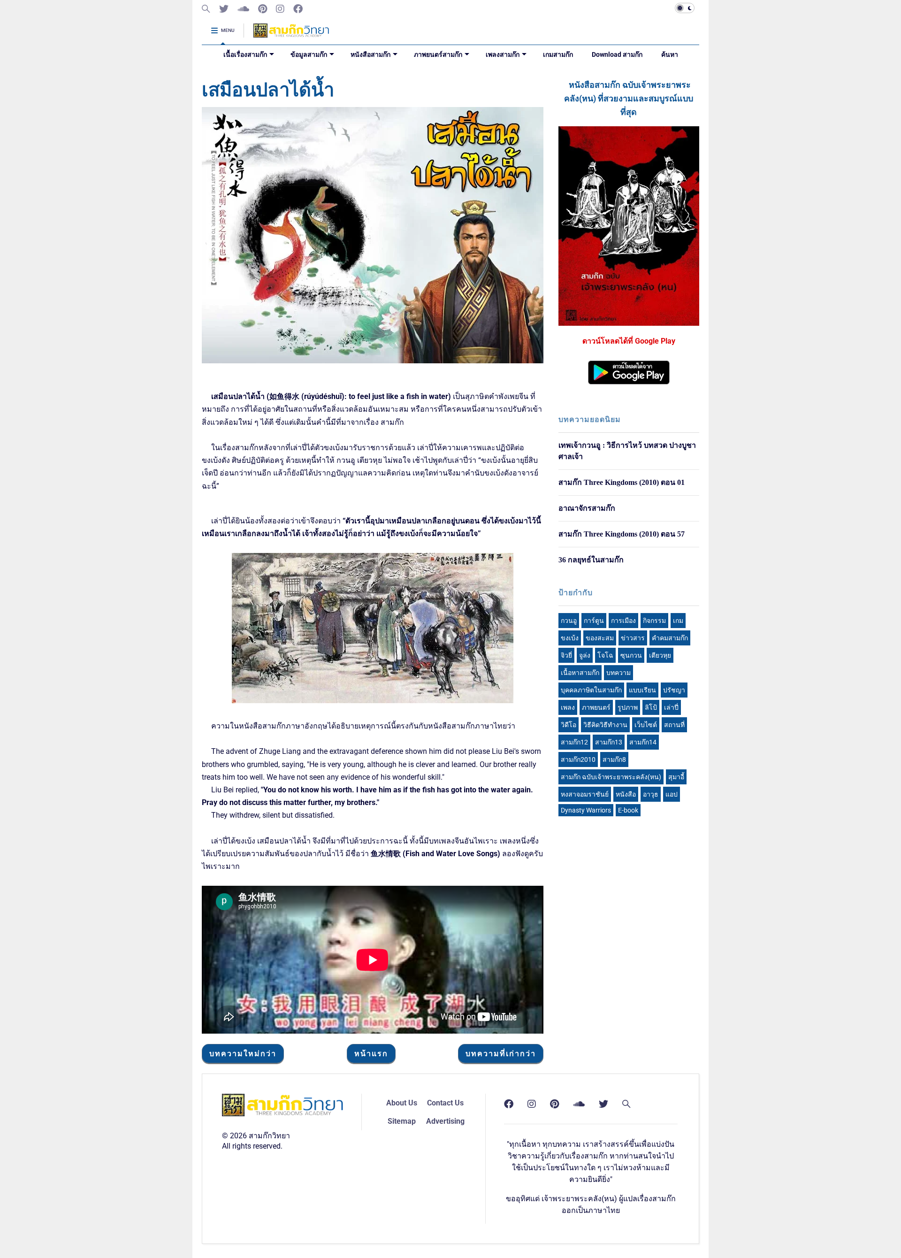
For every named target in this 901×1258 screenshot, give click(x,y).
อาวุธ (650, 794)
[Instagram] (280, 9)
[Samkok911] (206, 9)
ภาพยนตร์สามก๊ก (438, 54)
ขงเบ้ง (570, 638)
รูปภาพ (628, 707)
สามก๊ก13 (608, 742)
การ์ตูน (594, 620)
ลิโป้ (651, 707)
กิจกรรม (654, 620)
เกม (678, 620)
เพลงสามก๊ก (502, 54)
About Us (401, 1102)
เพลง (568, 707)
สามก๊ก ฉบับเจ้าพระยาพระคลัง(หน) (611, 777)
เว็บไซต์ (645, 725)
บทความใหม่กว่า (242, 1053)
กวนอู (569, 620)
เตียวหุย (660, 655)
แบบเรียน (642, 690)
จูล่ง (584, 655)
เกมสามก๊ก (558, 54)
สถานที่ (674, 725)
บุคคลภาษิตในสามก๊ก (591, 690)
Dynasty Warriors (586, 810)
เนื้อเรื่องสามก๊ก (245, 54)
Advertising (445, 1121)
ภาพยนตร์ (596, 707)
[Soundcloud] (243, 9)
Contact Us (445, 1102)
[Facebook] (298, 9)
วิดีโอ (568, 725)
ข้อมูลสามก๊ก (308, 54)
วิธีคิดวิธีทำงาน (605, 725)
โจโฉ (605, 655)
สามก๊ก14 (643, 742)
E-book (628, 810)
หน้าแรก (371, 1053)
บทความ (618, 672)
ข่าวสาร (633, 638)
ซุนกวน (631, 655)
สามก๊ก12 (574, 742)
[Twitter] (224, 9)
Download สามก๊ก (617, 54)
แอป (671, 794)
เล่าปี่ (671, 707)
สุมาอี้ (676, 777)
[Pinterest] (262, 9)
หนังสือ (626, 794)
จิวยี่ (566, 655)
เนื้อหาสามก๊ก (580, 672)
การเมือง (623, 620)
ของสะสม (600, 638)
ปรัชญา (674, 690)
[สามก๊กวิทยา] (291, 33)
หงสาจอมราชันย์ (585, 794)
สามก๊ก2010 (578, 759)
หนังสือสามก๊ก (370, 54)
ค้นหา (669, 54)
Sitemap (402, 1121)
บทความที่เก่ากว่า (501, 1053)
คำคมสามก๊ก (670, 638)
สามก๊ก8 (614, 759)
